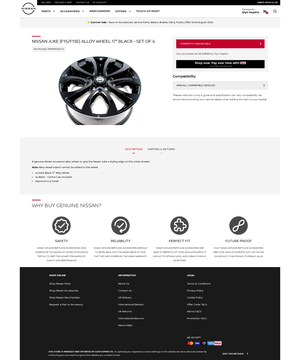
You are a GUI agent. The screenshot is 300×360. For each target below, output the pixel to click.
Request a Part (63, 2)
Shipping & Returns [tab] (161, 149)
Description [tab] (133, 149)
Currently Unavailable (195, 43)
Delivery (46, 2)
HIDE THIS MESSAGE (233, 354)
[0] (264, 11)
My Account (100, 2)
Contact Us (82, 2)
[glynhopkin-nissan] (28, 8)
